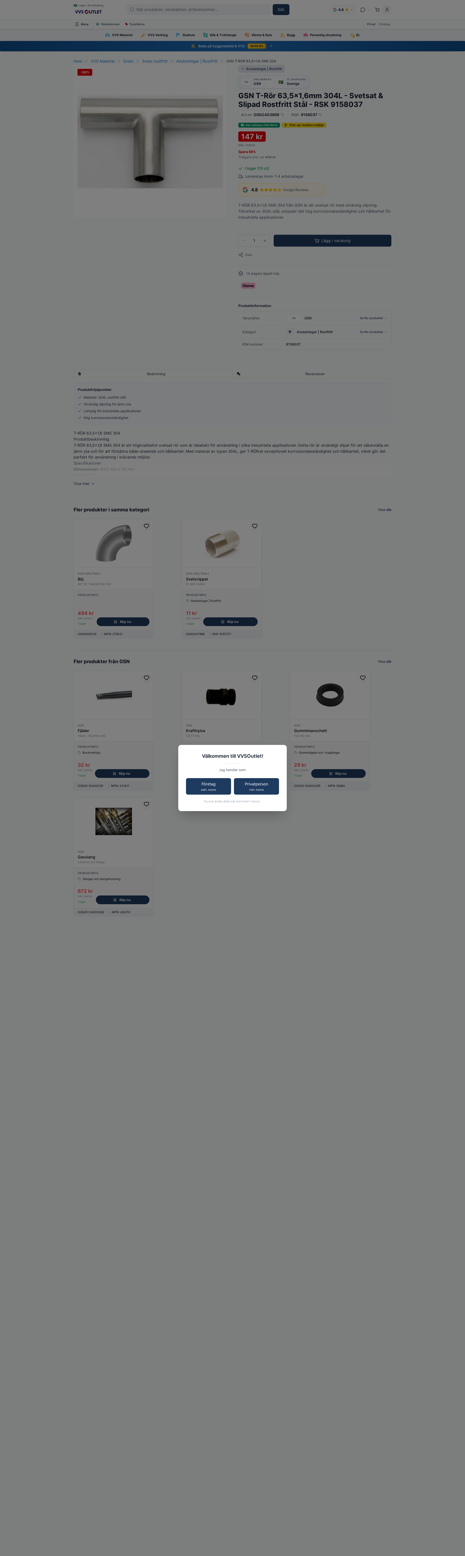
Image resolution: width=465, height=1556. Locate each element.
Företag (208, 787)
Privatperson (256, 787)
